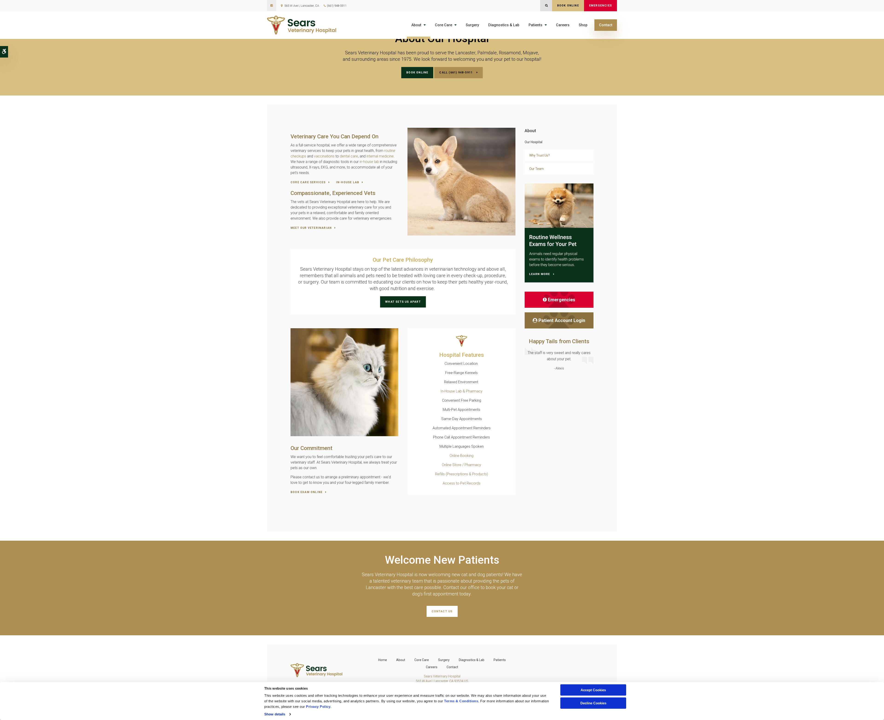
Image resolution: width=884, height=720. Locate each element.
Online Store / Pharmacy (461, 465)
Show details (274, 714)
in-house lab (369, 162)
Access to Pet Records (461, 483)
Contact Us (442, 611)
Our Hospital (533, 142)
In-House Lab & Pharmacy (461, 391)
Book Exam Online (307, 492)
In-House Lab (347, 182)
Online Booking (462, 455)
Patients (535, 25)
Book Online (568, 5)
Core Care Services (308, 182)
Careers (563, 25)
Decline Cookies (593, 703)
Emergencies (600, 5)
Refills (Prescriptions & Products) (461, 474)
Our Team (536, 169)
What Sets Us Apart (403, 301)
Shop (583, 25)
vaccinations (324, 156)
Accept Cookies (593, 690)
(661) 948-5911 (336, 5)
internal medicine (380, 156)
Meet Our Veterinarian (311, 227)
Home (382, 660)
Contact (605, 25)
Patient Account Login (561, 320)
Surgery (472, 25)
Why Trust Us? (539, 155)
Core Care (443, 25)
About (416, 25)
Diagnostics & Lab (503, 25)
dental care (349, 156)
